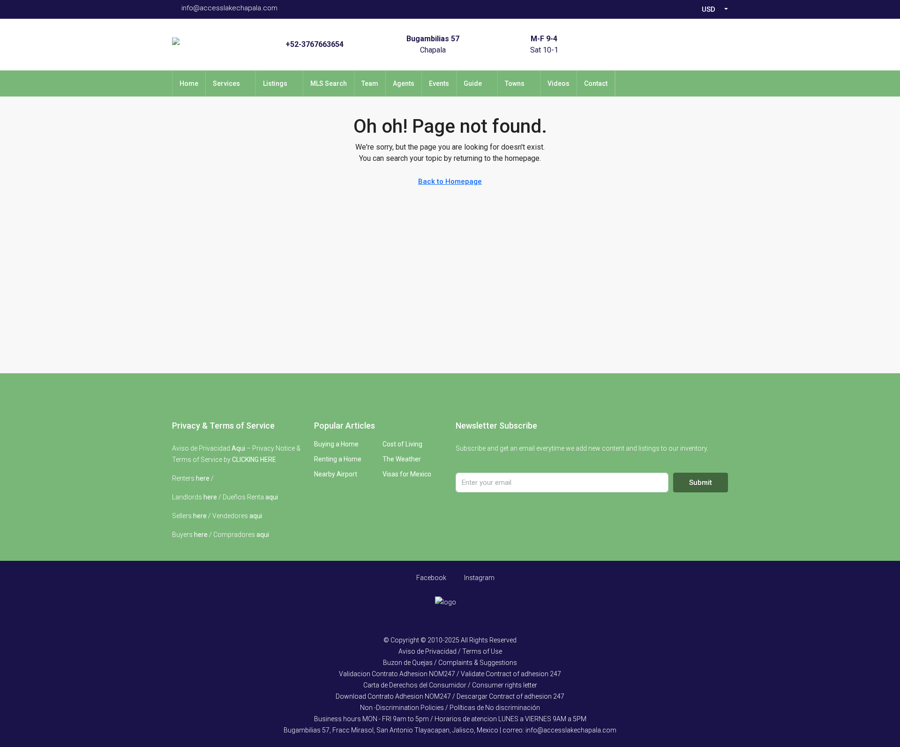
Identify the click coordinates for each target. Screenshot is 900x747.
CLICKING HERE (254, 459)
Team (369, 83)
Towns (515, 83)
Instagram (479, 577)
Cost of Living (402, 444)
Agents (403, 83)
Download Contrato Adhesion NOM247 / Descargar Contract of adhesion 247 (450, 696)
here (203, 478)
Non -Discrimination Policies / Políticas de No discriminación (450, 707)
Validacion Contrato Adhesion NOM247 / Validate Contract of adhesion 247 (450, 674)
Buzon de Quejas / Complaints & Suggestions (450, 662)
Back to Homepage (450, 181)
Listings (275, 83)
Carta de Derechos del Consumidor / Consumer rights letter (450, 685)
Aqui (238, 448)
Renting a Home (337, 459)
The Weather (401, 459)
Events (439, 83)
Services (226, 83)
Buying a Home (336, 444)
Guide (473, 83)
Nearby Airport (335, 474)
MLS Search (328, 83)
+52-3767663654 (314, 44)
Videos (559, 83)
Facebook (430, 577)
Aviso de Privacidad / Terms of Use (450, 651)
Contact (596, 83)
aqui (271, 497)
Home (189, 83)
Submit (700, 482)
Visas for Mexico (406, 474)
